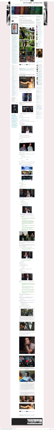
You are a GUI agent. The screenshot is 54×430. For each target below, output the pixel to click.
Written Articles (14, 89)
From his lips (27, 4)
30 (37, 62)
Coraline (16, 116)
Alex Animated (32, 4)
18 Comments (33, 68)
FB (12, 418)
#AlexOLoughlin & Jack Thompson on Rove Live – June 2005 (27, 75)
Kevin (16, 119)
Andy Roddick (23, 123)
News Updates (13, 91)
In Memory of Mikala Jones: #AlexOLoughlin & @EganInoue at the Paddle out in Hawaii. (14, 62)
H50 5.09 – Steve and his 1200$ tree (25, 20)
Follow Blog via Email (14, 16)
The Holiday (12, 126)
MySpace (13, 71)
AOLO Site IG (38, 95)
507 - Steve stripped (39, 69)
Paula (20, 18)
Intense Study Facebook (38, 92)
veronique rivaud (39, 32)
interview (13, 119)
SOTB (13, 83)
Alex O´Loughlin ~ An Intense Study (32, 3)
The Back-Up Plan (16, 125)
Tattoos (13, 75)
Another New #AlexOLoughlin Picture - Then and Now (40, 80)
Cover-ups (12, 117)
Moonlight (13, 90)
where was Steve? (21, 70)
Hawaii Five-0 (38, 4)
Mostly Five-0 (38, 99)
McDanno (16, 120)
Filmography (13, 68)
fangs (16, 117)
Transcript (23, 415)
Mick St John (14, 121)
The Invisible (14, 126)
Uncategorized (23, 68)
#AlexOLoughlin (38, 112)
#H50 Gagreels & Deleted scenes (15, 80)
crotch (13, 117)
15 (36, 61)
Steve (14, 124)
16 (37, 61)
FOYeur (38, 37)
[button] (23, 33)
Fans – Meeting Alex (14, 92)
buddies (14, 116)
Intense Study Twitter (38, 114)
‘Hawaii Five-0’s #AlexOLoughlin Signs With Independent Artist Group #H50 (14, 47)
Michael (17, 120)
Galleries (12, 79)
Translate (39, 20)
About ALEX (22, 4)
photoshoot (15, 122)
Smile (16, 123)
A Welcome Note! (17, 4)
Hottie (17, 118)
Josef (15, 119)
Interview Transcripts (14, 87)
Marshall (12, 120)
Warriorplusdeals (39, 46)
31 (38, 62)
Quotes (13, 74)
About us (13, 66)
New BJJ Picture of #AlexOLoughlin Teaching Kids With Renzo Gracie (14, 39)
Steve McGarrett (14, 124)
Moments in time (14, 93)
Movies (13, 69)
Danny (15, 117)
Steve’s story (13, 84)
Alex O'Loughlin (14, 115)
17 (38, 61)
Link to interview (27, 354)
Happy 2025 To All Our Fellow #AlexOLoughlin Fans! (40, 66)
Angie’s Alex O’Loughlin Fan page (39, 107)
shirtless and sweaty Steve (13, 123)
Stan (13, 124)
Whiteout (12, 127)
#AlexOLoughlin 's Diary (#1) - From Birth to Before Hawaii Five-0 (40, 76)
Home (13, 4)
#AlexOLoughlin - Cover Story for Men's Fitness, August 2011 (40, 74)
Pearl (13, 122)
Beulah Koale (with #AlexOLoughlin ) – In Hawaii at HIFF (14, 52)
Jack (14, 119)
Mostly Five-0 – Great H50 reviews (39, 108)
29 (36, 62)
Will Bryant (15, 127)
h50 (12, 118)
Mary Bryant (14, 120)
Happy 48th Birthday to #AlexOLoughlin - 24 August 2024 (40, 71)
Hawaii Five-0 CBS (38, 96)
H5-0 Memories (14, 81)
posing (16, 122)
